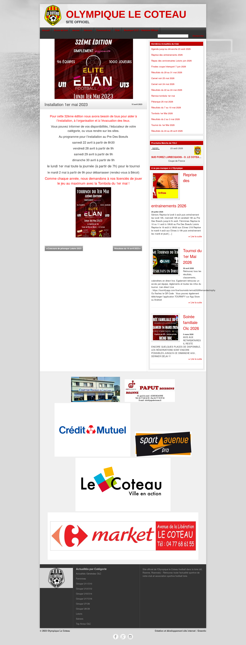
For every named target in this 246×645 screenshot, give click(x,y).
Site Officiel (78, 21)
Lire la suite (195, 236)
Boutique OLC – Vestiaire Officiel (141, 30)
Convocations (103, 30)
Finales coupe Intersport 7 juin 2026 (168, 66)
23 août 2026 (176, 148)
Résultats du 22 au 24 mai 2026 (166, 89)
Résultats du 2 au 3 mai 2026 (165, 119)
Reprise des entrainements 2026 (167, 54)
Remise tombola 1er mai (163, 95)
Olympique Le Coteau (126, 14)
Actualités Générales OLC (88, 573)
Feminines (81, 578)
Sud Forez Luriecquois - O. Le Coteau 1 (177, 157)
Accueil (46, 30)
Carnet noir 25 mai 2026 (162, 78)
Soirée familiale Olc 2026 (191, 322)
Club (117, 30)
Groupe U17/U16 (84, 598)
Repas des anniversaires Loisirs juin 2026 (171, 60)
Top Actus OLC (83, 623)
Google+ (123, 637)
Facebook (116, 637)
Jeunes (75, 30)
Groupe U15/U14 (84, 593)
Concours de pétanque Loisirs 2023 (63, 248)
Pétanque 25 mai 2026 (162, 101)
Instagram (130, 637)
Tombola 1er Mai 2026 (162, 113)
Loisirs (79, 613)
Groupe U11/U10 (84, 583)
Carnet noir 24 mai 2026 (162, 84)
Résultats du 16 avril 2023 (127, 248)
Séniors (88, 30)
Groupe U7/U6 (83, 603)
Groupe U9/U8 (83, 608)
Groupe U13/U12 (84, 588)
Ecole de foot (61, 30)
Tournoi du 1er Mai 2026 (163, 125)
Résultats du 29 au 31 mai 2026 (166, 72)
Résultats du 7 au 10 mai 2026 (166, 107)
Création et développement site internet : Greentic (180, 630)
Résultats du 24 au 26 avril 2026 (167, 130)
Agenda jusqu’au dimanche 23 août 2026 (171, 48)
